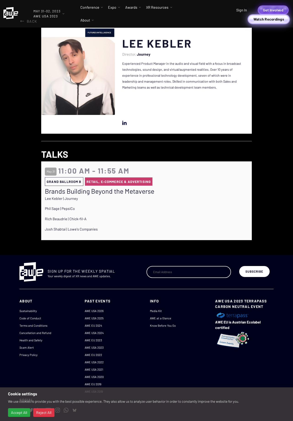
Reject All (44, 412)
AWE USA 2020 (94, 377)
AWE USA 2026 (94, 311)
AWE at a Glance (160, 318)
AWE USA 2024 (94, 333)
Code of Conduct (30, 318)
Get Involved (273, 10)
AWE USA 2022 (94, 362)
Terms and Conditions (33, 325)
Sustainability (28, 311)
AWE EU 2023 (93, 340)
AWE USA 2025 (94, 318)
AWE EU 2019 (93, 384)
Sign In (241, 10)
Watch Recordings (268, 19)
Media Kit (156, 311)
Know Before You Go (163, 325)
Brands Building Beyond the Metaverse (99, 191)
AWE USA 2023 (94, 347)
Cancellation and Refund (35, 333)
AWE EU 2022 (93, 355)
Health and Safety (30, 340)
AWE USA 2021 (94, 369)
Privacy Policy (28, 355)
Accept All (19, 412)
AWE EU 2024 (93, 325)
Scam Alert (26, 347)
